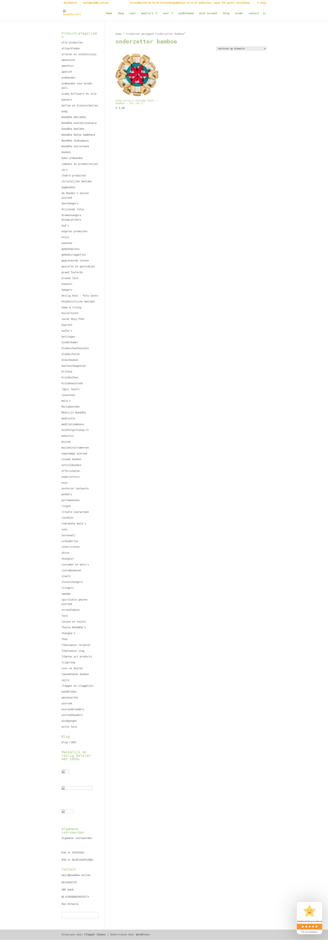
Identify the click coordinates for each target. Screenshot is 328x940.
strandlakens (71, 609)
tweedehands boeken (75, 674)
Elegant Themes (95, 934)
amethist (68, 65)
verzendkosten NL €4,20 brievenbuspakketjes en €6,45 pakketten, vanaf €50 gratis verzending (189, 3)
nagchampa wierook (74, 453)
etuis (65, 237)
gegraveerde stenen (75, 260)
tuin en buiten (72, 668)
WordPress (143, 934)
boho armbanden (72, 158)
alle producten (72, 42)
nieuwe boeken (71, 459)
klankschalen (71, 354)
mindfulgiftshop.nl (75, 429)
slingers (68, 587)
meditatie (68, 418)
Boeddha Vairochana (75, 146)
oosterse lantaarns (75, 488)
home (109, 13)
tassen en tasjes (74, 621)
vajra (65, 680)
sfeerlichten (71, 546)
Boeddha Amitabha (74, 117)
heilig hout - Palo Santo (80, 295)
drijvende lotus (73, 209)
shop (121, 13)
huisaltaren (70, 313)
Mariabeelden (71, 406)
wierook (67, 703)
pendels (67, 494)
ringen (66, 506)
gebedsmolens (71, 248)
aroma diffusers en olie (79, 93)
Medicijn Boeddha (74, 412)
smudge (66, 593)
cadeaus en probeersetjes (80, 163)
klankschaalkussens (75, 348)
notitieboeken (71, 465)
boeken (66, 152)
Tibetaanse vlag (73, 650)
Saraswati (68, 535)
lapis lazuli (71, 389)
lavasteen (68, 395)
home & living (71, 307)
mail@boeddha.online (76, 875)
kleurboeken (70, 359)
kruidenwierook (72, 383)
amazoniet (68, 59)
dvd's (65, 225)
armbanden (68, 77)
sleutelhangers (72, 581)
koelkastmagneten (74, 365)
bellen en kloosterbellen (80, 105)
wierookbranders (73, 709)
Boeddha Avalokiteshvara (79, 122)
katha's (67, 330)
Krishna (67, 371)
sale (132, 13)
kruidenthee (70, 377)
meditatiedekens (73, 424)
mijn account (208, 13)
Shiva (65, 552)
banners (67, 99)
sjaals (66, 576)
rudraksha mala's (74, 523)
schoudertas (70, 541)
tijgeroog (68, 662)
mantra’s (147, 13)
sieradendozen (71, 570)
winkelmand (186, 13)
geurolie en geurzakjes (78, 266)
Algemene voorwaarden (77, 838)
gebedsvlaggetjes (74, 254)
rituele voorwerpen (75, 511)
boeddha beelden (73, 128)
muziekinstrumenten (75, 447)
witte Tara (69, 726)
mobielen (68, 435)
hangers (67, 289)
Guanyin (67, 283)
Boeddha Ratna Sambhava (78, 134)
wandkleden (69, 691)
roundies (68, 517)
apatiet (67, 71)
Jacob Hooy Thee (73, 318)
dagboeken (68, 187)
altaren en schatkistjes (79, 54)
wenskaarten (70, 697)
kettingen (68, 336)
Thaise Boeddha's (74, 627)
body (65, 111)
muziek (66, 441)
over (166, 13)
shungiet (68, 558)
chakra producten (74, 175)
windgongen (69, 720)
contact (253, 13)
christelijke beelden (77, 181)
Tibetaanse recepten (76, 644)
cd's (65, 169)
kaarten (67, 324)
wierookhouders (72, 714)
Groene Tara (70, 278)
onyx (65, 482)
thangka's (68, 633)
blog (226, 13)
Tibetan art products (77, 656)
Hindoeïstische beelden (78, 301)
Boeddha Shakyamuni (75, 140)
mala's (66, 400)
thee (65, 639)
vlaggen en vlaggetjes (77, 685)
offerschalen (71, 470)
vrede (239, 13)
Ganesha (67, 243)
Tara (65, 615)
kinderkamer (70, 342)
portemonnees (71, 500)
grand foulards (72, 272)
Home (119, 33)
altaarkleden (71, 48)
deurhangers (70, 203)
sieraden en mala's (75, 564)
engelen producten (74, 231)
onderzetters (71, 476)
